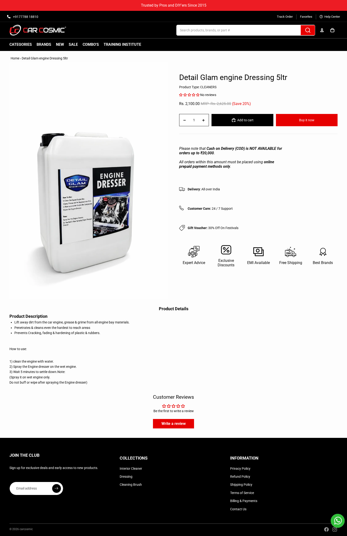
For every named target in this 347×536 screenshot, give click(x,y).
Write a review (173, 423)
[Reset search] (295, 30)
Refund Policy (240, 476)
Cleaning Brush (131, 484)
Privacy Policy (240, 468)
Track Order (285, 16)
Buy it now (306, 120)
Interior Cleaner (131, 468)
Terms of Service (242, 493)
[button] (189, 95)
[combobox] (233, 30)
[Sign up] (56, 488)
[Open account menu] (322, 30)
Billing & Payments (243, 501)
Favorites (306, 16)
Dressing (126, 476)
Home (15, 58)
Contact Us (238, 509)
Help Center (332, 16)
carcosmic (26, 529)
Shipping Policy (241, 484)
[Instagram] (335, 529)
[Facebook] (326, 529)
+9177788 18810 (25, 17)
